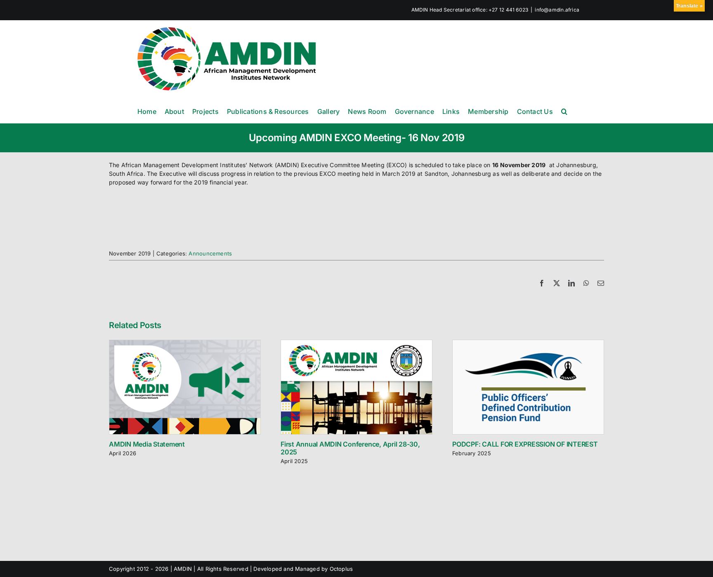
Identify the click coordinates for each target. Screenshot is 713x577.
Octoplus (341, 568)
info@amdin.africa (557, 10)
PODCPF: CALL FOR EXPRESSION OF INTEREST (525, 444)
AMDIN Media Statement (147, 444)
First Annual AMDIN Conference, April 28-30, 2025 (350, 448)
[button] (564, 111)
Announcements (210, 253)
